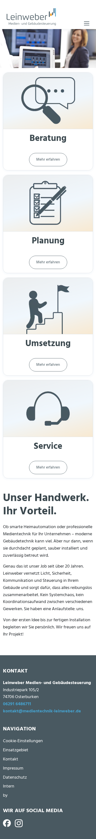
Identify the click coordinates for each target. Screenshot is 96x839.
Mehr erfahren (48, 159)
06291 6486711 (17, 704)
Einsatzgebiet (15, 750)
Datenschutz (15, 777)
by (5, 795)
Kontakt (10, 759)
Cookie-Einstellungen (23, 741)
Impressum (13, 768)
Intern (8, 786)
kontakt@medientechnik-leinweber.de (42, 711)
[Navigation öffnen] (86, 23)
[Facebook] (7, 823)
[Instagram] (19, 823)
